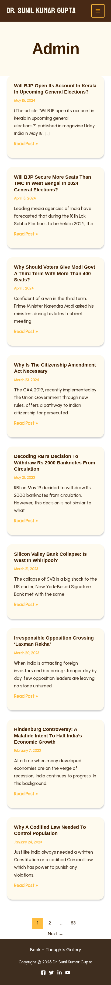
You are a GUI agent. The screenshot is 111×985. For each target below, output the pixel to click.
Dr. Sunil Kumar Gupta (41, 10)
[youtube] (67, 972)
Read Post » (26, 144)
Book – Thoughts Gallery (55, 949)
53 (73, 923)
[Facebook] (43, 972)
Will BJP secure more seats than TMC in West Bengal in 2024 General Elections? (52, 183)
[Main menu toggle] (98, 11)
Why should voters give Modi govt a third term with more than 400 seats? (54, 273)
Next (55, 933)
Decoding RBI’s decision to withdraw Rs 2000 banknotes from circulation (54, 463)
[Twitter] (51, 972)
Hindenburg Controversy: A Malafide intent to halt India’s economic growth (48, 736)
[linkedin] (59, 972)
